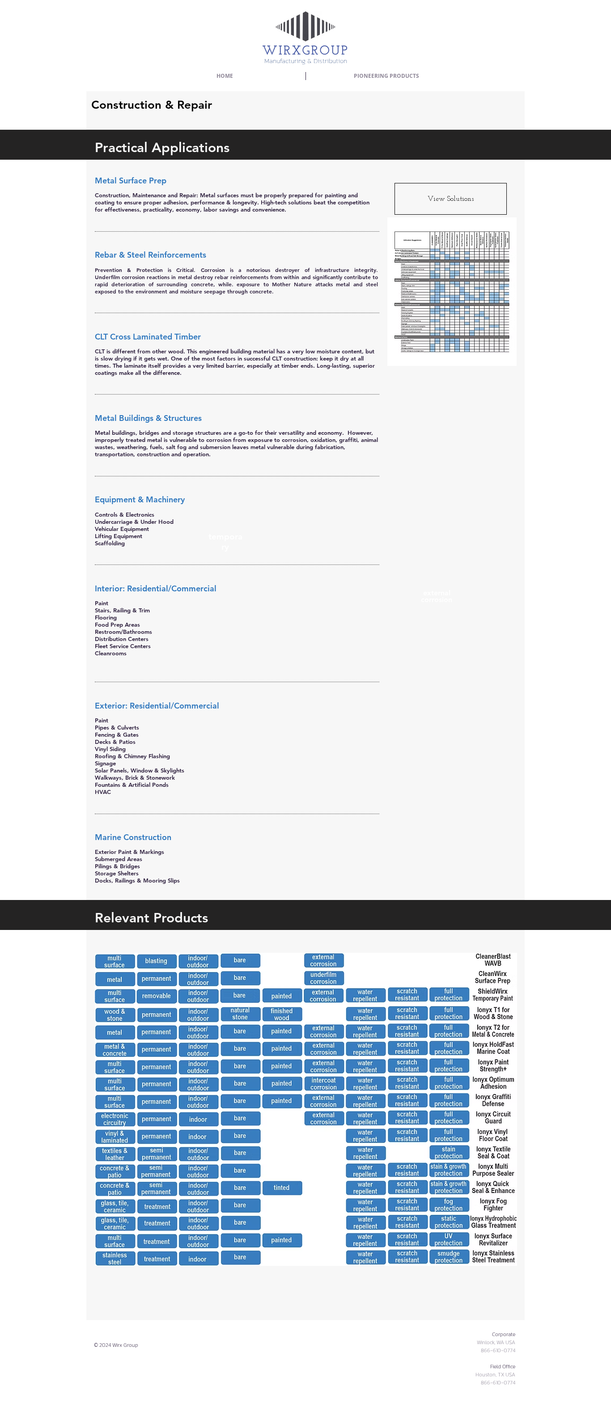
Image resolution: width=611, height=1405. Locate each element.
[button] (386, 76)
